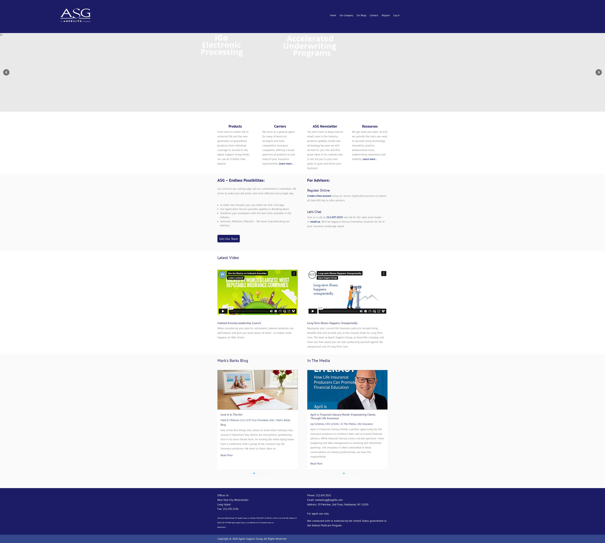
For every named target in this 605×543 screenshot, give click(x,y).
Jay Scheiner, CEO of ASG (324, 424)
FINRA (258, 518)
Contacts (374, 15)
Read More (227, 451)
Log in (396, 15)
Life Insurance (365, 424)
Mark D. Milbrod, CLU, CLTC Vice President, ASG (247, 420)
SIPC (262, 518)
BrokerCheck (221, 527)
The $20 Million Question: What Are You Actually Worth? (255, 414)
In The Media (348, 424)
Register (386, 15)
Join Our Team (228, 239)
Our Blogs (361, 15)
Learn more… (286, 163)
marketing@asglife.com (329, 500)
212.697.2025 (334, 217)
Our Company (346, 15)
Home (333, 15)
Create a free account (319, 196)
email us (315, 221)
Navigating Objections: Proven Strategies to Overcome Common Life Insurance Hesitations (343, 416)
